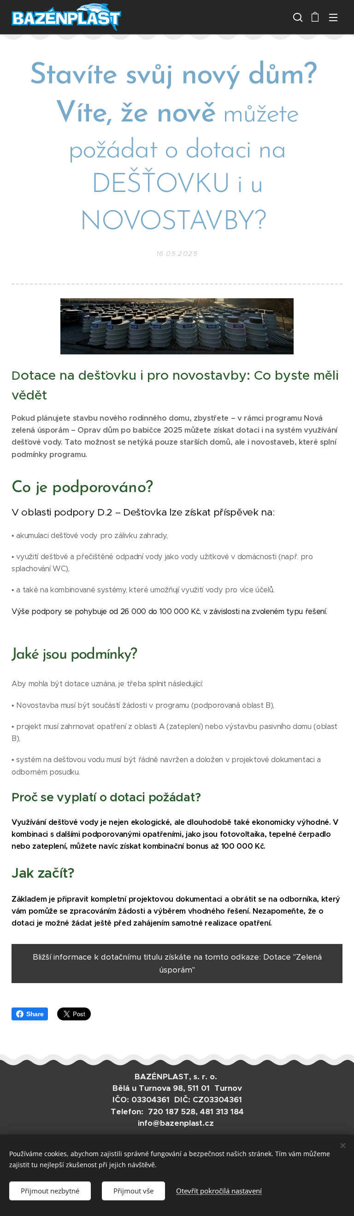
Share (34, 1014)
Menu (333, 17)
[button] (297, 17)
